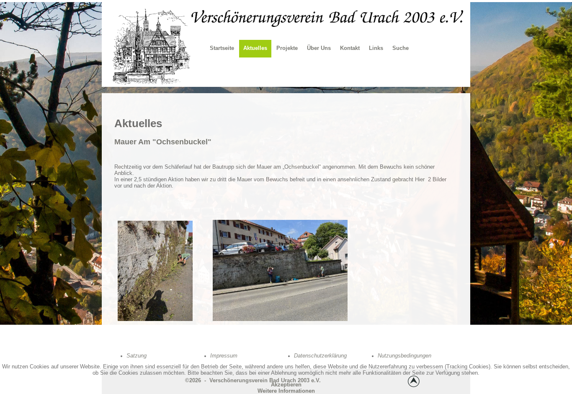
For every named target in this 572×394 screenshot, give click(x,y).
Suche (400, 48)
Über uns (319, 48)
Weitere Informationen (286, 391)
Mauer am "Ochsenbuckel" (162, 142)
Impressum (223, 355)
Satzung (136, 355)
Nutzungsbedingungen (404, 355)
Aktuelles (255, 48)
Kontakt (350, 48)
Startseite (222, 48)
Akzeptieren (286, 384)
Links (376, 48)
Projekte (287, 48)
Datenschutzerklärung (320, 355)
